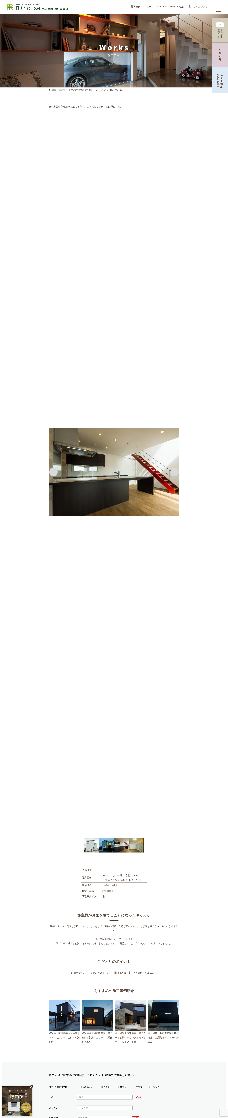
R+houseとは (177, 6)
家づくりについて (197, 6)
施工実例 (135, 6)
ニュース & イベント (155, 6)
